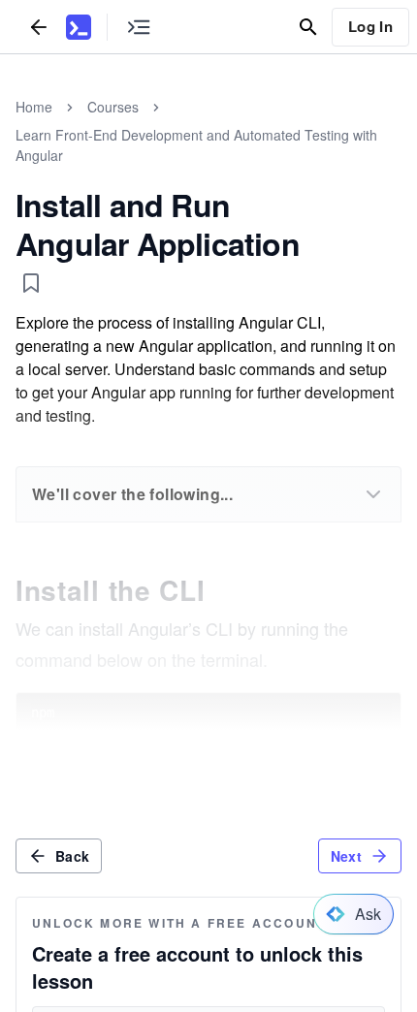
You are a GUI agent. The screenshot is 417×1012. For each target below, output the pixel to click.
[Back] (39, 27)
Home (34, 106)
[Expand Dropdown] (373, 494)
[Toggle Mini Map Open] (138, 27)
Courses (113, 106)
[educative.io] (78, 27)
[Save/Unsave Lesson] (31, 283)
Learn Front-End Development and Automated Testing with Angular (196, 145)
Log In (370, 26)
